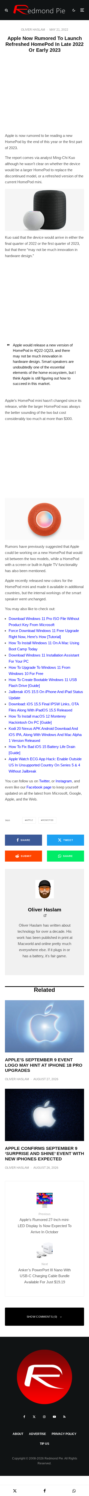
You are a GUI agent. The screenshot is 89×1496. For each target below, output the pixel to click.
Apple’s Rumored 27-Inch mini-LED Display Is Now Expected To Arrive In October (44, 1223)
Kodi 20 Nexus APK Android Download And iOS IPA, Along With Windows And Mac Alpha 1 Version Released (45, 734)
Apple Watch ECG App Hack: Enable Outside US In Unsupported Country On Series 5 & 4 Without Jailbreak (45, 765)
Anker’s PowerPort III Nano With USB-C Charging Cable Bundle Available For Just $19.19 (44, 1273)
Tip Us (44, 1443)
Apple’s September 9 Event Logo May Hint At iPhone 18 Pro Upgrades (43, 1065)
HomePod (48, 820)
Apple (29, 820)
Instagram (64, 781)
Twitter (44, 781)
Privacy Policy (64, 1434)
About (18, 1434)
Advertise (37, 1434)
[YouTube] (54, 1417)
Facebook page (38, 787)
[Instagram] (44, 1417)
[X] (34, 1417)
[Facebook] (24, 1417)
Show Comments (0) (42, 1316)
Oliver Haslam (33, 29)
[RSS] (64, 1417)
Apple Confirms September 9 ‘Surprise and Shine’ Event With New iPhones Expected (44, 1153)
